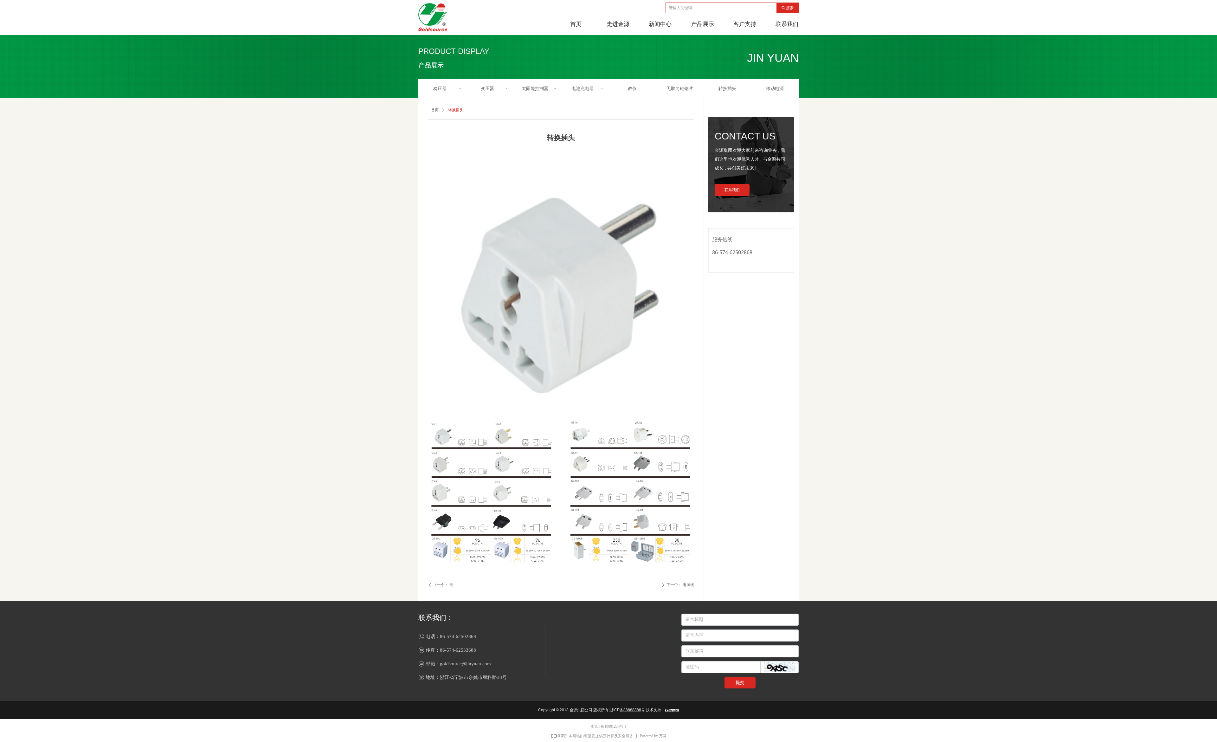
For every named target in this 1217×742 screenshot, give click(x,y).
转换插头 (727, 88)
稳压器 (447, 88)
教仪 (632, 88)
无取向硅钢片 (679, 88)
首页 (435, 110)
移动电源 (775, 88)
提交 (740, 682)
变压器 (495, 88)
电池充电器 (588, 88)
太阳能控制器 (539, 88)
